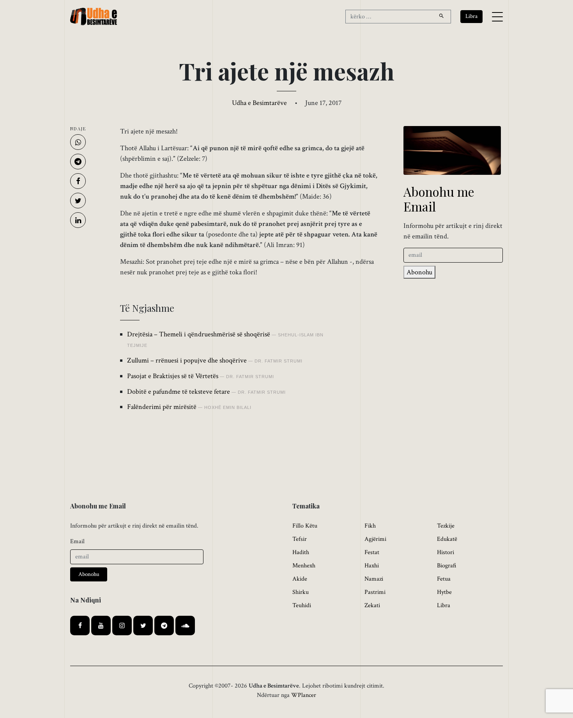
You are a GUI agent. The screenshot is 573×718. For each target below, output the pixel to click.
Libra (443, 605)
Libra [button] (471, 16)
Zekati (372, 605)
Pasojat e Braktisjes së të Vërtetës (172, 375)
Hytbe (444, 592)
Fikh (370, 526)
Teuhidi (301, 605)
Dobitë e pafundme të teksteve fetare (178, 391)
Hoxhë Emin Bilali (227, 407)
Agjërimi (375, 539)
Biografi (446, 566)
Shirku (300, 592)
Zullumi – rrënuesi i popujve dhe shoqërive (187, 360)
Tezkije (446, 526)
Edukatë (447, 539)
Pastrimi (375, 592)
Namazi (373, 579)
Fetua (444, 579)
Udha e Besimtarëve (259, 102)
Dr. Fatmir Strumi (278, 361)
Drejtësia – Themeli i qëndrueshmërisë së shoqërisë (198, 334)
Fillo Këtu (304, 526)
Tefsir (299, 539)
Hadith (300, 552)
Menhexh (303, 566)
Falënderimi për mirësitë (161, 406)
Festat (371, 552)
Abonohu (419, 272)
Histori (445, 552)
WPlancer (303, 695)
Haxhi (371, 566)
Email (77, 541)
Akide (299, 579)
